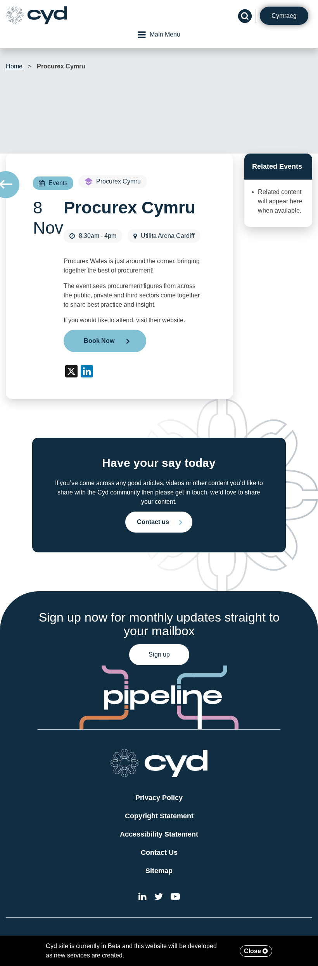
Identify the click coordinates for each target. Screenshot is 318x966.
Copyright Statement (159, 816)
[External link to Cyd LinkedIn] (142, 897)
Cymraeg (284, 15)
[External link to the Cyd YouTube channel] (175, 897)
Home (14, 66)
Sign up (159, 654)
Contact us (153, 522)
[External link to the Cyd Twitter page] (158, 897)
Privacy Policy (159, 798)
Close (253, 951)
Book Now (99, 340)
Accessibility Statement (159, 834)
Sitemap (159, 871)
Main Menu (165, 34)
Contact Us (159, 852)
